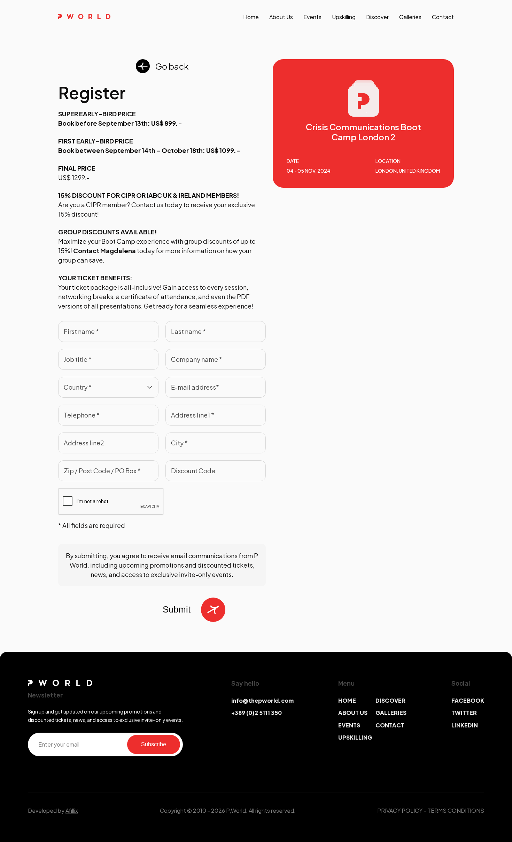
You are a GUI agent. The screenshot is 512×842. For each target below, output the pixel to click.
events (312, 17)
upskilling (344, 17)
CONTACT (389, 725)
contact (443, 17)
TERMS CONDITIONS (455, 810)
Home (251, 17)
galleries (410, 17)
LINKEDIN (464, 725)
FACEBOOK (467, 700)
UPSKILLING (355, 737)
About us (281, 17)
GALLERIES (390, 712)
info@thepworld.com (262, 700)
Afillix (71, 810)
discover (377, 17)
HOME (347, 700)
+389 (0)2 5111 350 (256, 712)
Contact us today (156, 205)
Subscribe (153, 744)
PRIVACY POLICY (399, 810)
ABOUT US (352, 712)
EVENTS (349, 725)
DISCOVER (390, 700)
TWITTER (464, 712)
